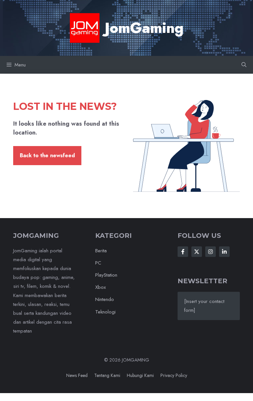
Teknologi (105, 311)
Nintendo (104, 299)
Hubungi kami (140, 375)
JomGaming (144, 27)
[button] (244, 65)
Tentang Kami (107, 375)
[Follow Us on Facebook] (183, 251)
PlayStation (106, 275)
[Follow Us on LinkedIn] (224, 251)
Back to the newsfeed (47, 155)
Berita (101, 250)
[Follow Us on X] (196, 251)
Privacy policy (173, 375)
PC (98, 262)
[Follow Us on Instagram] (210, 251)
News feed (77, 375)
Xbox (100, 287)
